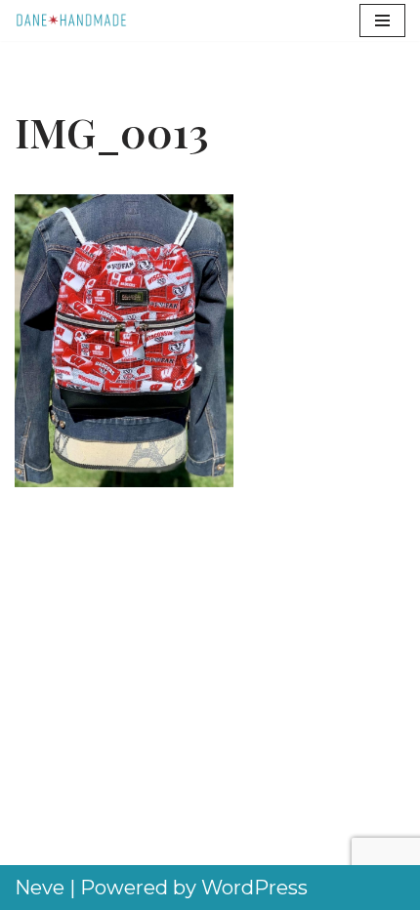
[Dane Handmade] (73, 20)
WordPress (254, 887)
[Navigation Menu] (382, 20)
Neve (39, 887)
